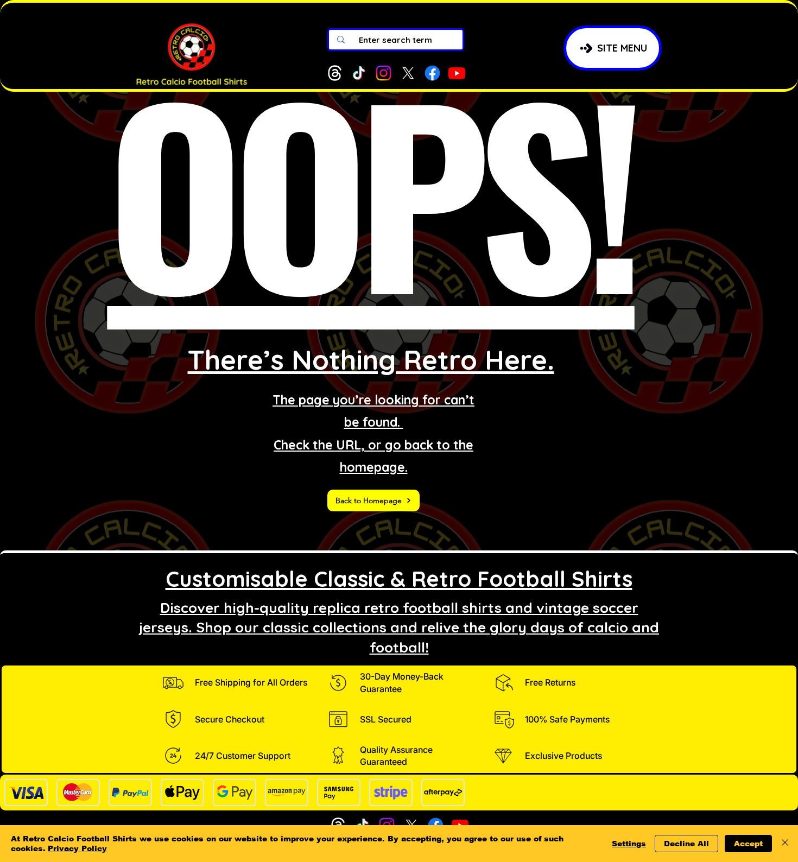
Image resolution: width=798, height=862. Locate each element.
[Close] (784, 843)
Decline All (686, 843)
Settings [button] (629, 843)
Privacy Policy (77, 848)
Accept (748, 843)
